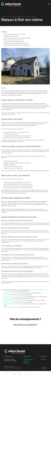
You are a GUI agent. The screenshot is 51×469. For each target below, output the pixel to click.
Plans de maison (7, 291)
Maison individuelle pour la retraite (12, 303)
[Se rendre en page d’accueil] (15, 351)
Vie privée (6, 367)
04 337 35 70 (26, 363)
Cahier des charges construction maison (13, 296)
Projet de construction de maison (11, 307)
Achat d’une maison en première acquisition (14, 300)
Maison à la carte (8, 294)
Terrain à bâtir (7, 298)
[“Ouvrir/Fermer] (48, 4)
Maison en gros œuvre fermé (10, 293)
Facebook (26, 361)
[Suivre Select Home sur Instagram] (42, 359)
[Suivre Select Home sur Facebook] (40, 359)
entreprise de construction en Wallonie (39, 289)
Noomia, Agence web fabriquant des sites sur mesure (44, 368)
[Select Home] (11, 4)
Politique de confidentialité (15, 367)
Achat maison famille (8, 302)
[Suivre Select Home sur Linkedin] (45, 359)
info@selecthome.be (28, 359)
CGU (9, 367)
